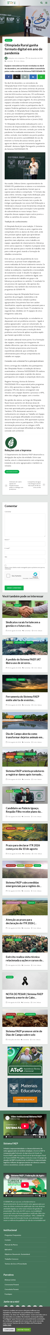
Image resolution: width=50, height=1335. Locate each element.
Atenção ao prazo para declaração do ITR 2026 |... (21, 921)
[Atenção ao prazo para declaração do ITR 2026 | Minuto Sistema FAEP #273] (25, 906)
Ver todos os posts (12, 472)
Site (6, 557)
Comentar (10, 61)
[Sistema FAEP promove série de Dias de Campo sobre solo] (25, 1018)
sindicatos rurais (31, 1158)
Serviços (8, 40)
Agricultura (11, 754)
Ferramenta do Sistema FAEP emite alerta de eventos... (22, 698)
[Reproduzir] (6, 1137)
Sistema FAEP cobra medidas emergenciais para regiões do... (24, 884)
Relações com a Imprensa (16, 58)
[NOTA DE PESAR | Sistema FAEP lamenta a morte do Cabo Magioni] (25, 981)
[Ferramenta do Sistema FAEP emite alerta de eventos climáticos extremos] (25, 683)
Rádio (24, 902)
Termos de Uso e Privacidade (16, 1264)
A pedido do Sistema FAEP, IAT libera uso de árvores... (23, 661)
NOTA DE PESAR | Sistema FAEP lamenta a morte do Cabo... (24, 995)
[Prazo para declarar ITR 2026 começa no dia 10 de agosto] (25, 832)
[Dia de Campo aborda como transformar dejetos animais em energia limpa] (25, 720)
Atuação (9, 605)
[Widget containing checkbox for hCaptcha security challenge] (22, 575)
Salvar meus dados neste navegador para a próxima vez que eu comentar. (25, 568)
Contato (8, 1240)
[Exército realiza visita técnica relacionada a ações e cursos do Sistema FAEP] (25, 944)
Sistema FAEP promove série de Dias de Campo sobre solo (24, 1033)
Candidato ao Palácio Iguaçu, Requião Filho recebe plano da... (24, 810)
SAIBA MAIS (7, 1325)
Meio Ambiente (19, 642)
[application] (25, 1126)
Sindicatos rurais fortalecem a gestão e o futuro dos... (23, 624)
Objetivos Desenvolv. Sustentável (17, 1254)
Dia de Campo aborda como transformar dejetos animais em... (25, 735)
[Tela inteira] (43, 1137)
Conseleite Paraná (11, 1289)
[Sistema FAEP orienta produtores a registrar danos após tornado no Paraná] (25, 758)
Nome (7, 539)
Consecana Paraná (12, 1285)
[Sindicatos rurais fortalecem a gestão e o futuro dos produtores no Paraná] (25, 609)
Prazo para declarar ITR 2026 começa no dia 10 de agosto (23, 847)
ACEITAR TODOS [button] (23, 1330)
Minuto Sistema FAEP (13, 902)
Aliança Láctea (10, 1280)
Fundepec (8, 1294)
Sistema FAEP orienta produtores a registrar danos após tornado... (25, 772)
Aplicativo (8, 1249)
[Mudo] (40, 1137)
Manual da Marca (11, 1245)
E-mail (7, 548)
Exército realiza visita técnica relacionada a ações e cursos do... (25, 958)
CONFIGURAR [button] (9, 1330)
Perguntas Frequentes (13, 1235)
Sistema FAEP (39, 1151)
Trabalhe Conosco (11, 1259)
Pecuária (10, 717)
